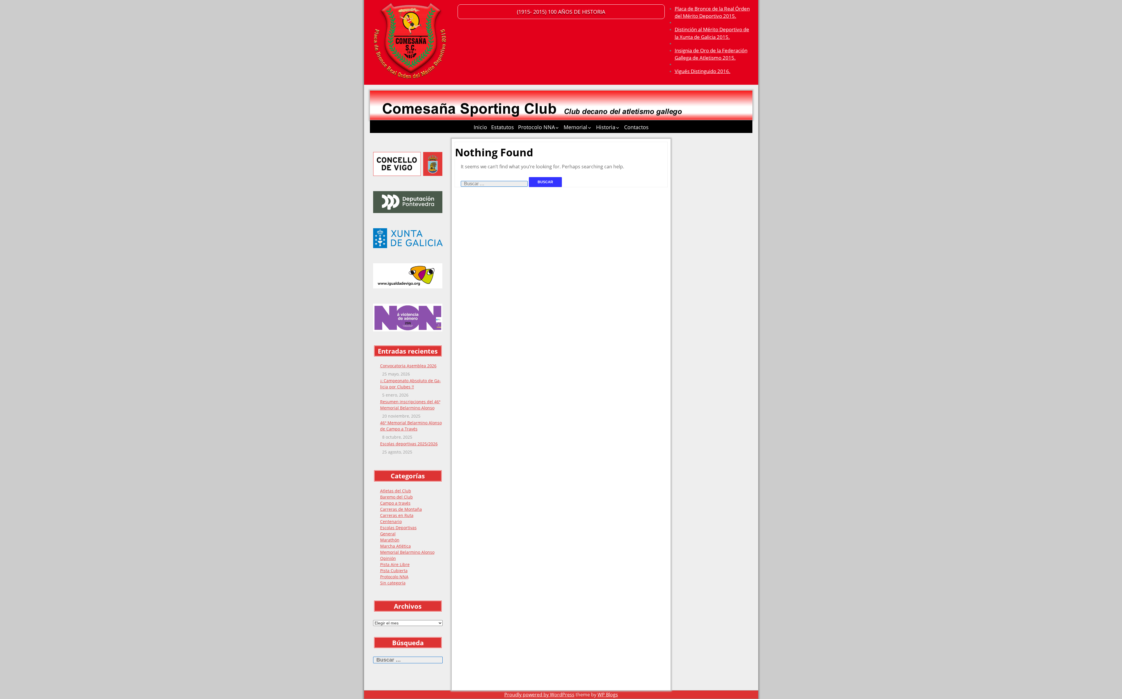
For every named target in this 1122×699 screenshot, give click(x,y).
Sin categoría (393, 583)
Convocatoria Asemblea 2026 (408, 365)
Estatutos (502, 127)
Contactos (636, 127)
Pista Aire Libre (395, 564)
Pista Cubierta (394, 570)
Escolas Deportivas (398, 527)
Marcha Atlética (395, 546)
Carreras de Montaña (401, 509)
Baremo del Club (396, 497)
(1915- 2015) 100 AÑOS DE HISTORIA (561, 11)
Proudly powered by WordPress (539, 694)
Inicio (480, 127)
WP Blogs (608, 694)
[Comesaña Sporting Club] (411, 42)
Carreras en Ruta (396, 515)
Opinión (388, 558)
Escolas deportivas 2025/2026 (409, 444)
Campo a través (395, 503)
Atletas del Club (395, 491)
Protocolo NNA (536, 127)
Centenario (391, 521)
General (388, 534)
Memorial (575, 127)
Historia (605, 127)
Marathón (389, 540)
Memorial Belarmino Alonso (407, 552)
